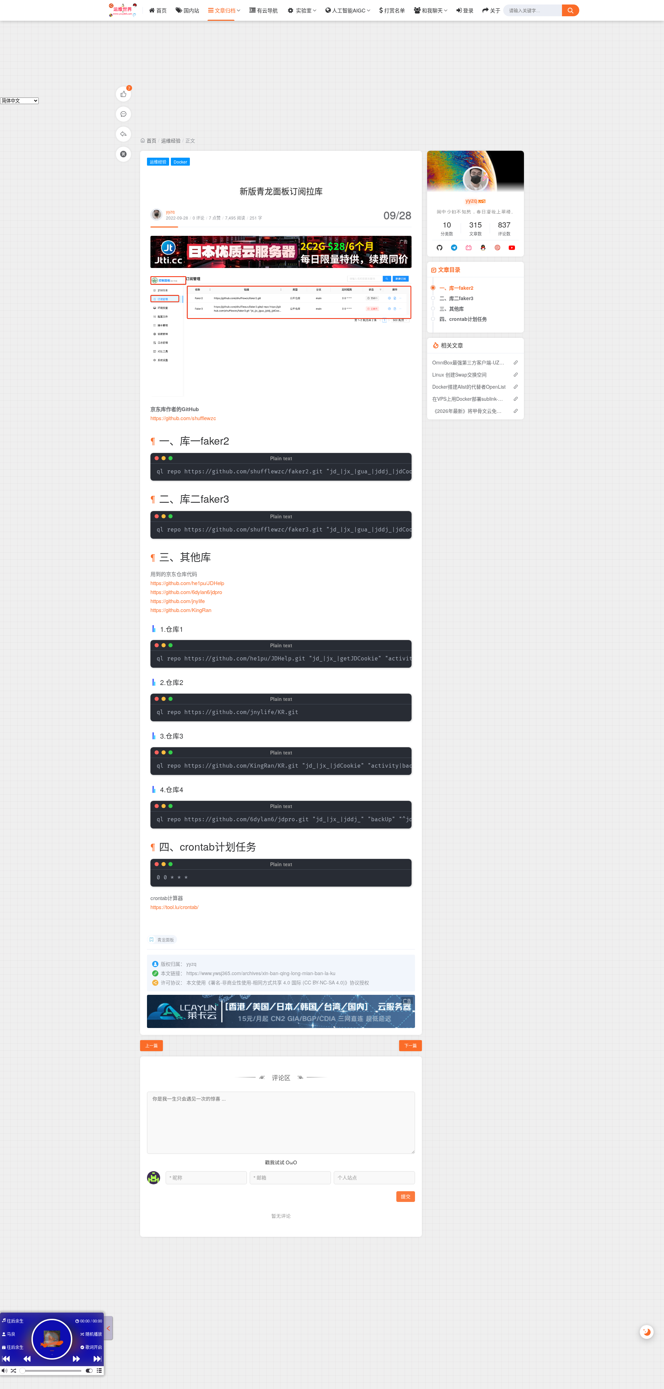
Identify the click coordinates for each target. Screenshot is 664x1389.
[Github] (439, 247)
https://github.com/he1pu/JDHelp (187, 582)
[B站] (468, 247)
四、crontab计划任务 (463, 318)
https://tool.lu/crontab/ (174, 906)
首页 (161, 10)
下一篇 (410, 1045)
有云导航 (267, 10)
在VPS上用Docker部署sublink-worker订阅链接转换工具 (469, 398)
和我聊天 (432, 10)
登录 (468, 10)
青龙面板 (165, 940)
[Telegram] (454, 247)
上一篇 (151, 1045)
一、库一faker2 (456, 287)
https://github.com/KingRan (180, 609)
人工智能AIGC (349, 10)
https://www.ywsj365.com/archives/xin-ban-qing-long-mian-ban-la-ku (260, 973)
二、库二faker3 (456, 298)
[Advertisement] (332, 48)
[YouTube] (512, 247)
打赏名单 (394, 10)
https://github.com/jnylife (177, 600)
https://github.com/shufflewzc (183, 418)
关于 (495, 10)
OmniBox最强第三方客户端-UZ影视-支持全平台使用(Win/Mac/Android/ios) (469, 362)
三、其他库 (452, 308)
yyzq (170, 211)
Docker (180, 162)
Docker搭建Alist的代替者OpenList (469, 386)
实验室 (304, 10)
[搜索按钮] (570, 10)
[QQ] (483, 247)
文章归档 (225, 10)
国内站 (191, 10)
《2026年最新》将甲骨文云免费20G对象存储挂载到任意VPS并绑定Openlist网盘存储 (469, 410)
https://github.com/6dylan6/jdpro (186, 591)
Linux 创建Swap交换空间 (459, 374)
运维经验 (171, 140)
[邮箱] (497, 247)
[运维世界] (126, 10)
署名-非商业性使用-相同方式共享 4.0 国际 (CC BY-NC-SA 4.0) (278, 982)
